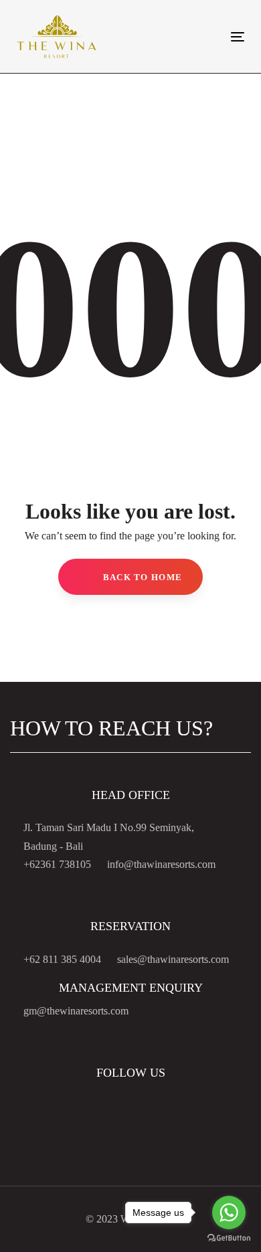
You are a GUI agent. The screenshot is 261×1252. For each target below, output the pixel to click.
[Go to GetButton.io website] (228, 1238)
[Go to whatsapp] (229, 1212)
